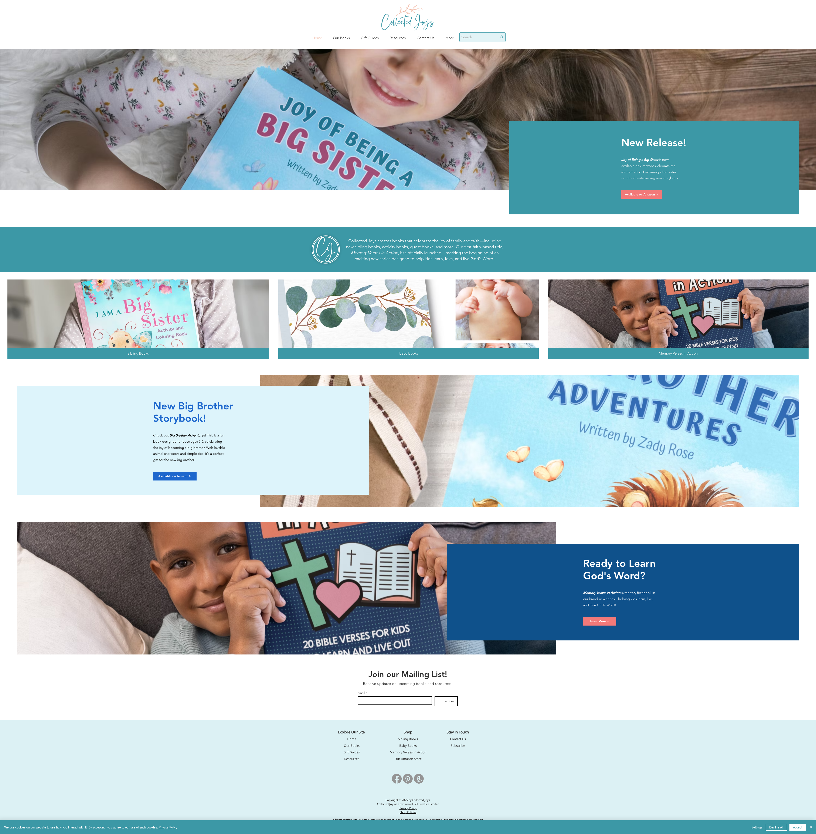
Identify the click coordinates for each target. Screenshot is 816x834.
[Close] (810, 827)
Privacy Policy (168, 827)
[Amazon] (419, 779)
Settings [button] (756, 827)
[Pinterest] (408, 779)
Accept (797, 827)
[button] (449, 38)
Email (362, 693)
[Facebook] (397, 779)
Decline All (776, 827)
